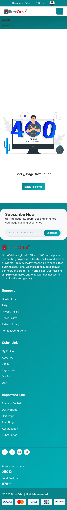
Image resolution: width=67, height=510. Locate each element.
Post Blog (8, 422)
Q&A (4, 382)
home (5, 25)
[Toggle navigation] (59, 11)
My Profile (8, 351)
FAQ (4, 305)
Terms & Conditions (14, 330)
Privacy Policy (10, 311)
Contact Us (9, 299)
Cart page (8, 416)
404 (11, 25)
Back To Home (33, 186)
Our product (9, 409)
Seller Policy (9, 318)
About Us (7, 357)
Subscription (9, 435)
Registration (9, 370)
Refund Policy (10, 324)
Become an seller (12, 403)
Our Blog (7, 376)
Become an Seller (21, 3)
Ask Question (10, 428)
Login (5, 363)
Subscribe (52, 233)
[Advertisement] (33, 64)
